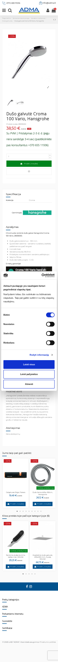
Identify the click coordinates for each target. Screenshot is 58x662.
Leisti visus (29, 364)
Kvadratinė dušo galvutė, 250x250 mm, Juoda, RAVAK (43, 557)
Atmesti (29, 384)
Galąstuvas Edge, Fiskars (15, 492)
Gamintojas (17, 212)
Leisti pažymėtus (29, 374)
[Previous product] (54, 19)
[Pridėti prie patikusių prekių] (29, 171)
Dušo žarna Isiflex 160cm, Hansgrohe (43, 493)
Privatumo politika (48, 642)
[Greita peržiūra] (17, 489)
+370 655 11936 (13, 3)
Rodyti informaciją (39, 355)
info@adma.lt (49, 3)
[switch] (50, 324)
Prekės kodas (12, 124)
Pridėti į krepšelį (31, 163)
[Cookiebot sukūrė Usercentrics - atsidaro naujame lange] (42, 275)
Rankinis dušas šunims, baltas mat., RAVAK (15, 556)
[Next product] (55, 19)
